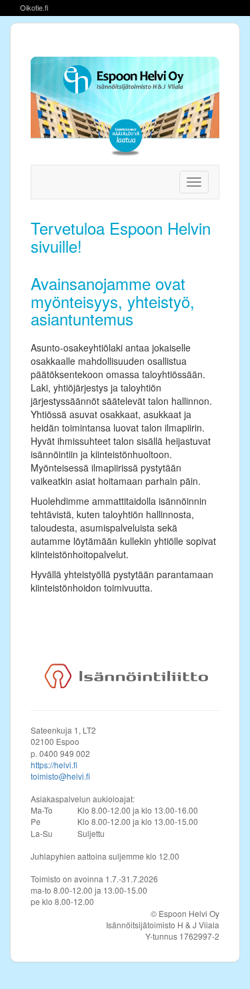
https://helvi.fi (54, 764)
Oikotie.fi (34, 7)
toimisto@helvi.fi (60, 776)
